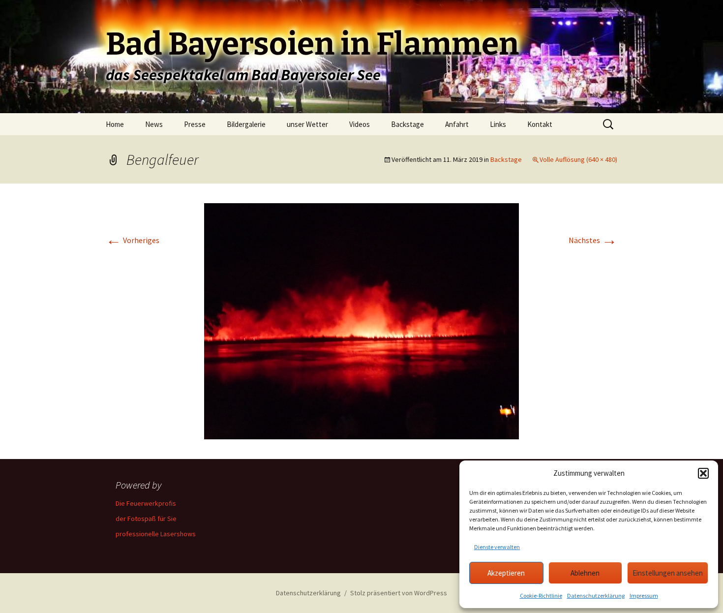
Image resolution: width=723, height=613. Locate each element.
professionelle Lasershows (156, 533)
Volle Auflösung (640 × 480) (578, 159)
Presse (195, 124)
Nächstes (593, 240)
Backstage (407, 124)
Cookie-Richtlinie (541, 595)
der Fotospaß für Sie (146, 518)
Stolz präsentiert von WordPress (398, 592)
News (154, 124)
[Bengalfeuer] (361, 320)
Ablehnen (585, 573)
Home (115, 124)
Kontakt (539, 124)
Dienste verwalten (497, 547)
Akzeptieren (506, 573)
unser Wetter (307, 124)
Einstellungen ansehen (668, 573)
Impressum (644, 595)
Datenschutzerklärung (596, 595)
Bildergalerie (246, 124)
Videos (359, 124)
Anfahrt (457, 124)
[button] (703, 473)
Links (498, 124)
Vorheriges (132, 240)
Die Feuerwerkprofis (146, 503)
